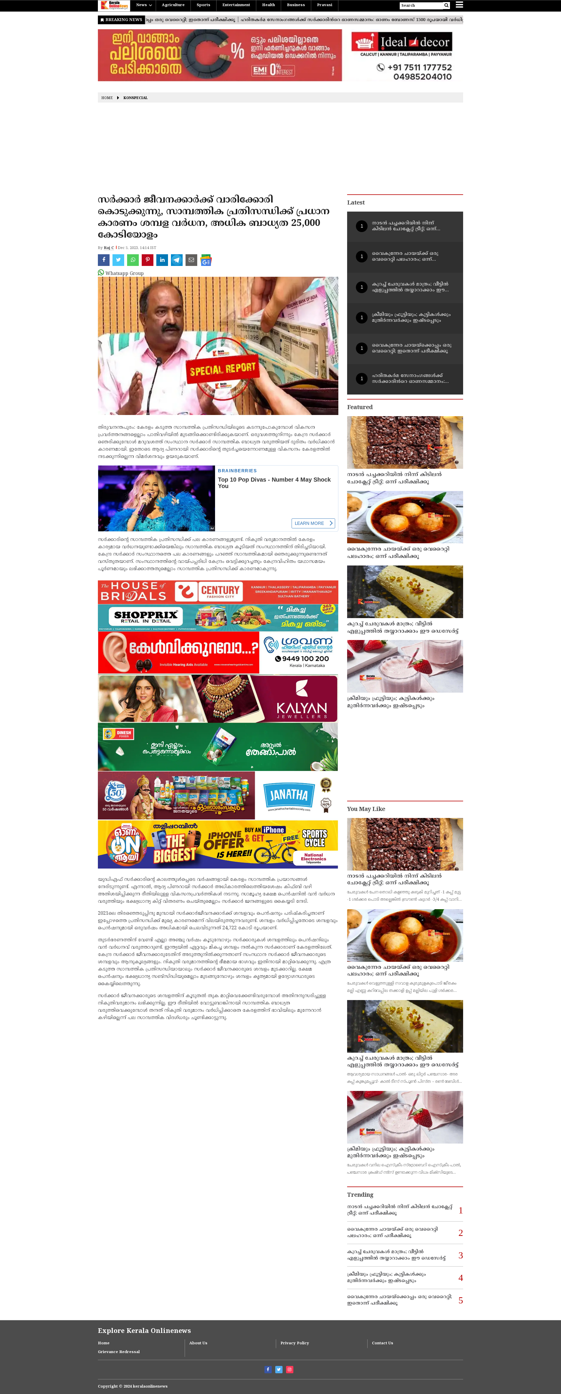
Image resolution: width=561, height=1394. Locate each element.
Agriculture (173, 5)
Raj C (109, 248)
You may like (366, 809)
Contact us (382, 1343)
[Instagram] (289, 1369)
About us (198, 1343)
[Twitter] (279, 1369)
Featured (360, 407)
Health (268, 5)
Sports (203, 5)
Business (296, 5)
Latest (356, 203)
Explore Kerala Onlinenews (144, 1331)
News (141, 5)
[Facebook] (268, 1369)
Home (107, 98)
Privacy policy (294, 1343)
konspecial (136, 98)
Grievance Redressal (119, 1352)
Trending (360, 1195)
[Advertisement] (280, 150)
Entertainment (236, 5)
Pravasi (324, 5)
